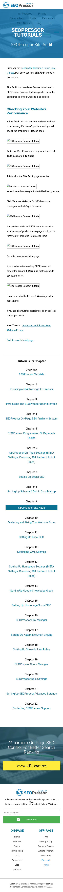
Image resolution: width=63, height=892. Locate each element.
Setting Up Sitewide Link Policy (31, 649)
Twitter (46, 865)
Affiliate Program (46, 851)
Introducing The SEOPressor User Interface (31, 403)
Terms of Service (46, 846)
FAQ (46, 837)
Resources (17, 860)
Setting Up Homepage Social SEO (31, 605)
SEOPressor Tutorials (31, 374)
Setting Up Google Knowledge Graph (31, 590)
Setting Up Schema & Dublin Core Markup (31, 491)
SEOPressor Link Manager (31, 620)
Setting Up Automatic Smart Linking (31, 634)
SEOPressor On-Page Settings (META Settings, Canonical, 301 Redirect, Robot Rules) (31, 457)
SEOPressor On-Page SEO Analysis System (31, 418)
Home (17, 837)
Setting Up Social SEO (32, 476)
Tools (17, 855)
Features (17, 841)
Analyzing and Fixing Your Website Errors (32, 522)
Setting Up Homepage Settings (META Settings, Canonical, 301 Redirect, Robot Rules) (31, 571)
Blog (17, 865)
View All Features (31, 765)
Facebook (45, 860)
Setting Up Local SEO (31, 537)
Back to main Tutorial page (20, 340)
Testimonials (17, 851)
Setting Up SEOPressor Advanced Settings (31, 693)
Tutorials (17, 869)
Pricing (17, 846)
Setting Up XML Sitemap (31, 551)
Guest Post (46, 855)
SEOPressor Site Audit (31, 507)
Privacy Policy (45, 841)
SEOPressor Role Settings (31, 678)
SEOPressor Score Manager (31, 664)
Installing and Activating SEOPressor (31, 389)
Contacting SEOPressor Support (31, 708)
